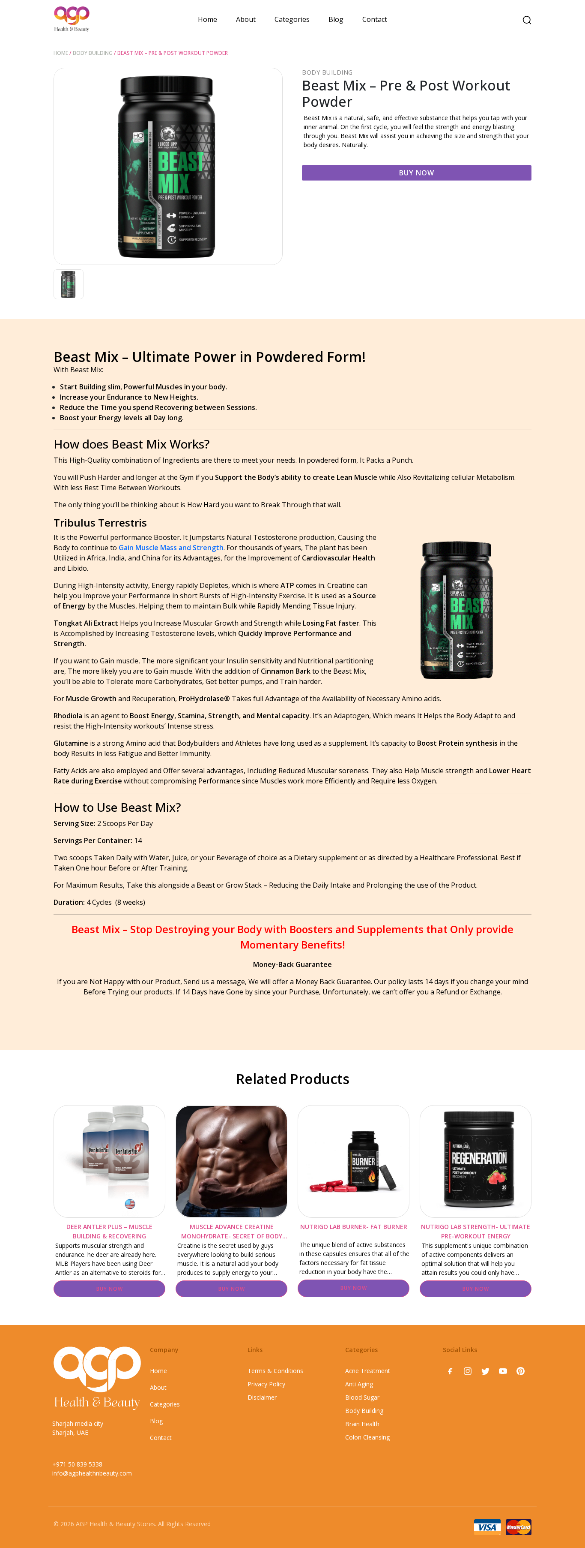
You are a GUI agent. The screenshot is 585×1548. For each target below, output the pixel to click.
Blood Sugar (362, 1397)
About (246, 19)
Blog (335, 19)
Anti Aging (359, 1384)
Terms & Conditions (275, 1371)
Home (207, 19)
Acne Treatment (367, 1371)
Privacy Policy (266, 1384)
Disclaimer (262, 1397)
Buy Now (416, 173)
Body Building (93, 53)
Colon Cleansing (367, 1437)
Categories (292, 19)
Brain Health (362, 1424)
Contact (374, 19)
